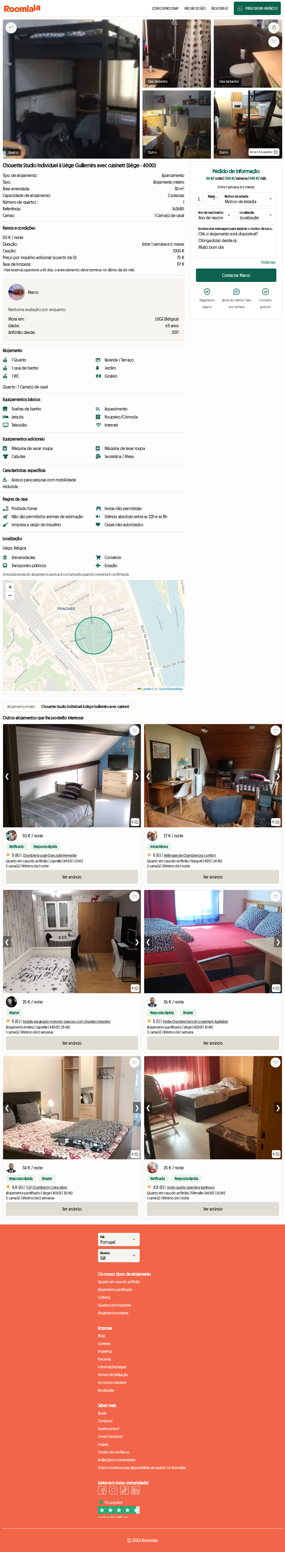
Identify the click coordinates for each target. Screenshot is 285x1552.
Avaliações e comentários (117, 1460)
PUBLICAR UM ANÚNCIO (261, 8)
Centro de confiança (113, 1452)
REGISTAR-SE (220, 8)
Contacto (105, 1421)
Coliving (104, 1297)
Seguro (103, 1444)
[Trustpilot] (119, 1516)
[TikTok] (124, 1491)
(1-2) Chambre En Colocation (46, 1187)
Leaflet (146, 688)
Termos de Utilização (113, 1375)
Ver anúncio (72, 877)
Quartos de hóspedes (114, 1305)
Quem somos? (108, 1429)
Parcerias (104, 1359)
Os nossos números (112, 1382)
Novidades (106, 1390)
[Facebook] (102, 1491)
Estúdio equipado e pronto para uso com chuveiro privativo (66, 1022)
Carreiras (104, 1344)
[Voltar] (11, 34)
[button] (10, 587)
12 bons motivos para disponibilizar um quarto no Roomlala (142, 1468)
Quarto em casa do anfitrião (119, 1282)
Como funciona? (110, 1436)
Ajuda (102, 1413)
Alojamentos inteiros (113, 1313)
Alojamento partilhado (115, 1290)
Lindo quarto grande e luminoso (190, 1187)
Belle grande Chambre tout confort (190, 855)
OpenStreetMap (171, 688)
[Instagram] (113, 1491)
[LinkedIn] (135, 1491)
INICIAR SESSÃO (195, 8)
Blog (101, 1336)
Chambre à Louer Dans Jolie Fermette (50, 855)
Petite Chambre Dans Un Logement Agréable (195, 1022)
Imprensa (105, 1351)
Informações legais (112, 1367)
